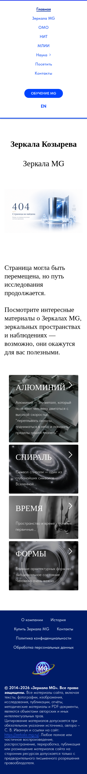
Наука (41, 55)
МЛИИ (43, 45)
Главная (43, 9)
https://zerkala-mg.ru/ (21, 734)
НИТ (44, 36)
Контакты (43, 73)
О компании (32, 619)
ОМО (43, 27)
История (58, 619)
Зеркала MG (43, 18)
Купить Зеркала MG (31, 629)
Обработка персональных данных (43, 647)
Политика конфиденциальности (43, 638)
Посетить (43, 64)
